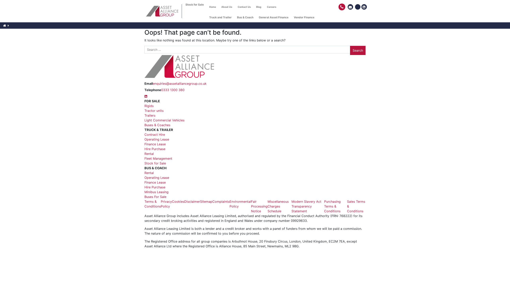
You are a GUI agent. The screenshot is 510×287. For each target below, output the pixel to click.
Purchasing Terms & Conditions (332, 206)
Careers (271, 6)
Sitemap (206, 201)
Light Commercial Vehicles (164, 120)
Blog (258, 6)
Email (148, 84)
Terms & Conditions (152, 204)
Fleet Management (158, 158)
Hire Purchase (154, 149)
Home (212, 6)
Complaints (221, 201)
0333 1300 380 (172, 90)
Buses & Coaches (157, 125)
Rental (149, 154)
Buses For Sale (155, 197)
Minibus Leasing (156, 192)
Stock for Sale (155, 163)
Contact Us (244, 6)
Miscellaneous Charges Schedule (278, 206)
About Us (226, 6)
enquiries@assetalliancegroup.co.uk (180, 84)
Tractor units (154, 111)
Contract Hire (154, 135)
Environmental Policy (240, 204)
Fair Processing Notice (259, 206)
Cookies (178, 201)
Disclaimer (192, 201)
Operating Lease (156, 139)
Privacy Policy (166, 204)
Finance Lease (155, 144)
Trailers (149, 115)
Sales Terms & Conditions (356, 206)
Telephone (152, 90)
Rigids (149, 106)
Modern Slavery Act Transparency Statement (306, 206)
